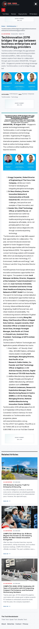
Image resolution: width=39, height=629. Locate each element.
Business (24, 94)
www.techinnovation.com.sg (16, 421)
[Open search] (3, 10)
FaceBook (25, 427)
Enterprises (31, 94)
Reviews (13, 14)
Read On (5, 501)
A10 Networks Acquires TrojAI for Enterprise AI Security (16, 486)
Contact (18, 624)
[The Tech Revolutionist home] (17, 4)
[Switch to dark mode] (36, 4)
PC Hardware (33, 14)
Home (3, 26)
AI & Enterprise (11, 26)
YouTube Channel (27, 429)
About (3, 624)
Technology (14, 97)
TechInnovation (5, 97)
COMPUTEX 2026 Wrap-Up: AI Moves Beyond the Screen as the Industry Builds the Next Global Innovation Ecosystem (17, 537)
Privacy (25, 624)
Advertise (10, 624)
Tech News (5, 14)
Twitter (8, 427)
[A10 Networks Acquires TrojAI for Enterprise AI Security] (19, 468)
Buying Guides (23, 14)
